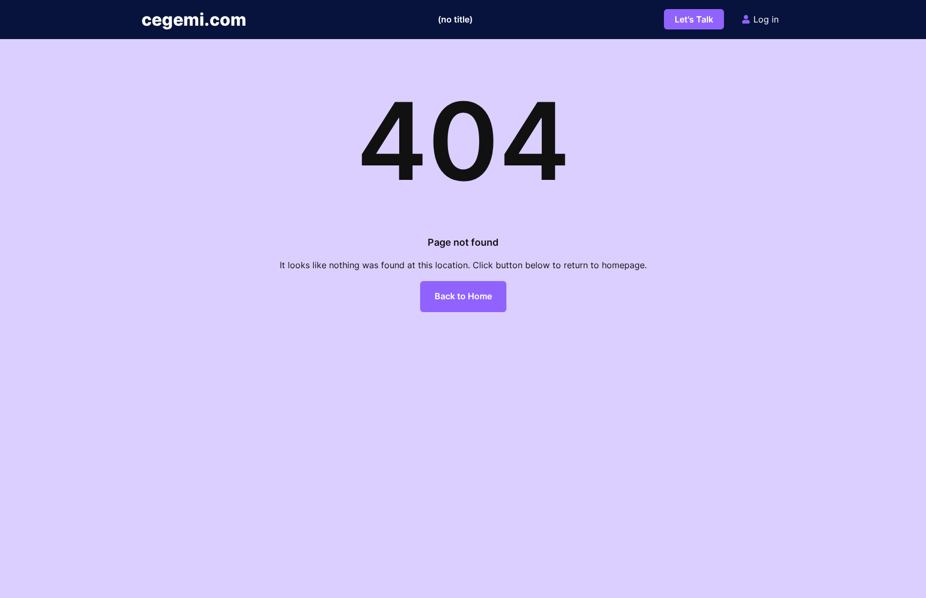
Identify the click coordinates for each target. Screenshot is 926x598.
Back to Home (463, 296)
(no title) (455, 19)
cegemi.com (194, 19)
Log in (766, 19)
